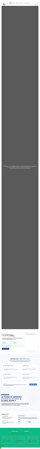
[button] (11, 3)
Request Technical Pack (5, 348)
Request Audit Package (33, 384)
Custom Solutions (9, 6)
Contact (14, 6)
